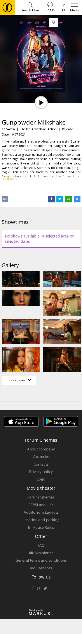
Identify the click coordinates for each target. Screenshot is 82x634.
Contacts (41, 464)
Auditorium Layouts (41, 512)
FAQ (41, 545)
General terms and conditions (41, 560)
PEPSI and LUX (41, 504)
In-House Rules (41, 527)
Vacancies (41, 456)
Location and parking (41, 519)
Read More (9, 179)
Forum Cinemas (41, 497)
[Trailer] (41, 102)
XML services (41, 567)
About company (41, 449)
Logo (41, 479)
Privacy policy (41, 471)
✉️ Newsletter (41, 552)
